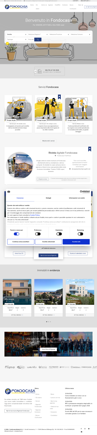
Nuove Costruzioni (73, 6)
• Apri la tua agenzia (53, 402)
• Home (37, 394)
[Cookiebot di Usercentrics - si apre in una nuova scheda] (81, 191)
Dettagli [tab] (48, 198)
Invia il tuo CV (19, 253)
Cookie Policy (35, 215)
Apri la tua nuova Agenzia (48, 255)
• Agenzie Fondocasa (38, 405)
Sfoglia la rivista (42, 179)
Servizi (43, 5)
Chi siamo (37, 6)
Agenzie (50, 5)
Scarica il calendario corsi (78, 253)
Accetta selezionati (48, 242)
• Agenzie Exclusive (38, 411)
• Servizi (37, 401)
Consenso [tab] (20, 198)
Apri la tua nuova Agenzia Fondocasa (17, 411)
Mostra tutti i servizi (48, 141)
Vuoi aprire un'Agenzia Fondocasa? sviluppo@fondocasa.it (41, 1)
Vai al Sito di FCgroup (48, 349)
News (79, 5)
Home (32, 5)
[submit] (37, 39)
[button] (7, 43)
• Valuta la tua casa (54, 407)
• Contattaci (53, 415)
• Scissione (53, 412)
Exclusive (65, 5)
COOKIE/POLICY (18, 431)
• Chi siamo (38, 397)
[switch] (38, 233)
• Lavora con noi (55, 397)
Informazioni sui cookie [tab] (77, 198)
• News (52, 394)
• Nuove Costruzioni (38, 416)
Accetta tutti (76, 242)
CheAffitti (57, 5)
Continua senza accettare (20, 242)
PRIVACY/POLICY (8, 431)
